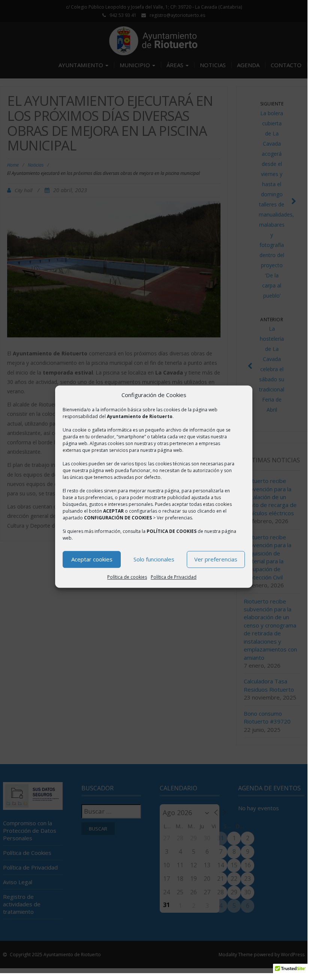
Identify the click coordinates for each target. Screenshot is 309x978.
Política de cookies (127, 577)
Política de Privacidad (173, 577)
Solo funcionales (154, 559)
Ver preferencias (215, 559)
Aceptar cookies (91, 559)
